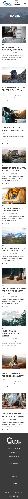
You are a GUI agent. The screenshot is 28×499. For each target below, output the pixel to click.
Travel (3, 44)
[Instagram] (14, 496)
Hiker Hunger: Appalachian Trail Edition (11, 333)
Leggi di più (5, 63)
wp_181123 (5, 52)
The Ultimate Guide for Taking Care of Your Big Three (14, 290)
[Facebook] (10, 496)
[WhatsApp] (17, 496)
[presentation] (14, 34)
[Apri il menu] (24, 3)
